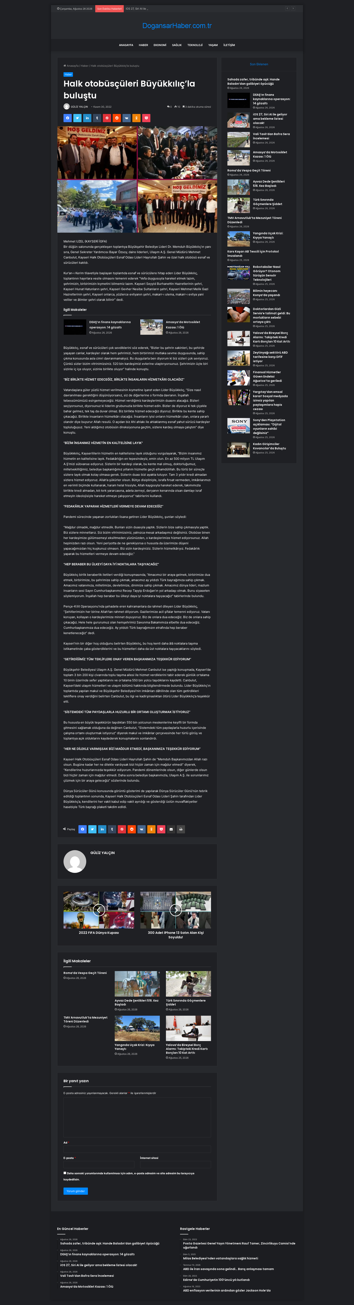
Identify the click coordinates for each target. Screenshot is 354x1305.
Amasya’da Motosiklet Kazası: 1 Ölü (270, 154)
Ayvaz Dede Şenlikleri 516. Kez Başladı (137, 1002)
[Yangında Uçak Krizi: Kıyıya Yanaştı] (137, 1028)
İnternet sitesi (149, 1158)
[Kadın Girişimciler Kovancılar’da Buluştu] (238, 449)
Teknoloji (195, 45)
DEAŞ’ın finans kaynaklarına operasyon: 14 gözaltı (271, 99)
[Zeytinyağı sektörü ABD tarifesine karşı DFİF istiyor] (238, 358)
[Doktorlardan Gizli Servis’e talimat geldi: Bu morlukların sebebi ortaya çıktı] (238, 314)
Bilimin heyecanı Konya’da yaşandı (266, 293)
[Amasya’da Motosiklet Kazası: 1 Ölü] (151, 327)
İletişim (229, 45)
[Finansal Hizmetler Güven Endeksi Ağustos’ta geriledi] (238, 377)
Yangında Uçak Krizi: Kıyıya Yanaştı (134, 1047)
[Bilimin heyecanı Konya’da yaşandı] (238, 296)
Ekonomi (160, 45)
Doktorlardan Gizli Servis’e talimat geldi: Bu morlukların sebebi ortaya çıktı (271, 315)
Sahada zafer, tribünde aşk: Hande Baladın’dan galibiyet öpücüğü (253, 81)
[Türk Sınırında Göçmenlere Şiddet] (188, 983)
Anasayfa (126, 45)
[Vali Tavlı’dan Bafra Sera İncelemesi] (238, 139)
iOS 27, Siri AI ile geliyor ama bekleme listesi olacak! (158, 8)
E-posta (70, 1158)
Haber (143, 45)
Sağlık (177, 45)
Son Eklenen (259, 64)
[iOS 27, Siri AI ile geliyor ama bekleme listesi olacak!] (238, 120)
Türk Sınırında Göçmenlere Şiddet (186, 1002)
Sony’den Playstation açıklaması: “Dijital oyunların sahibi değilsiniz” (269, 426)
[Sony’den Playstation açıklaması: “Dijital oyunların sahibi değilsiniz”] (238, 425)
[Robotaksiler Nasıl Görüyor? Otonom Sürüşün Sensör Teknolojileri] (238, 272)
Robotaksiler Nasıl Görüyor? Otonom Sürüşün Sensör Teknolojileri (266, 273)
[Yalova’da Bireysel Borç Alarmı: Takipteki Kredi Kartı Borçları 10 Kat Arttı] (188, 1028)
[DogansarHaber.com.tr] (177, 26)
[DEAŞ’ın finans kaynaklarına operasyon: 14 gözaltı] (75, 327)
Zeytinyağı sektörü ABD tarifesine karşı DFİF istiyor (270, 356)
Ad (66, 1142)
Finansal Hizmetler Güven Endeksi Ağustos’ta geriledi (267, 376)
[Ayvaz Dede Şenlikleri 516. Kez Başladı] (137, 983)
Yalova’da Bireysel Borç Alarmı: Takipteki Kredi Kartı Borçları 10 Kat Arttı (187, 1049)
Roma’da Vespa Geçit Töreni (85, 973)
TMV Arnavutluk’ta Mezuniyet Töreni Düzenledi (86, 1019)
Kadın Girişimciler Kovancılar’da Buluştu (269, 446)
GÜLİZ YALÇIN (79, 106)
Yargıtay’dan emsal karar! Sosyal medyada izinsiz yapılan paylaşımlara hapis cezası (270, 400)
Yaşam (213, 45)
